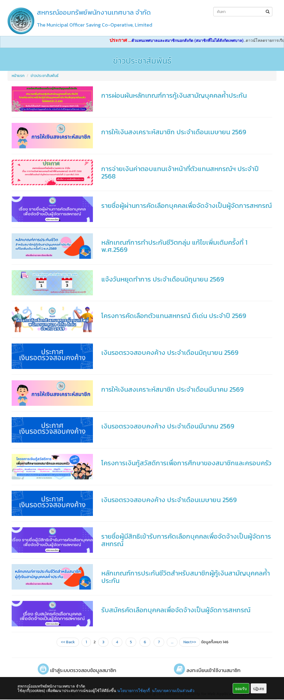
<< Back (68, 642)
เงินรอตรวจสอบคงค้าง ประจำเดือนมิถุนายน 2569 (170, 352)
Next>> (189, 642)
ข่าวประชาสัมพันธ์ (45, 76)
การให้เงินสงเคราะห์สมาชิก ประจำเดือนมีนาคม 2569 (172, 389)
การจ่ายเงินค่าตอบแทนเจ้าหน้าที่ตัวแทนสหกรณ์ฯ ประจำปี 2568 (180, 172)
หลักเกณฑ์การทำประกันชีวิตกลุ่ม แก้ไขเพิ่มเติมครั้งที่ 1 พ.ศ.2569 (174, 245)
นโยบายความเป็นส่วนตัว (173, 690)
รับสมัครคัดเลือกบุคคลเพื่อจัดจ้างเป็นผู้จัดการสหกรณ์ (175, 610)
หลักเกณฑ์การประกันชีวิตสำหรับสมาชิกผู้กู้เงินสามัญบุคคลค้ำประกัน (185, 576)
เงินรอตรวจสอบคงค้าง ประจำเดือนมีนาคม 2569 (167, 426)
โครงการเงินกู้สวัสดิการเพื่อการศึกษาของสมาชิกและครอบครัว (186, 463)
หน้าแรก (18, 76)
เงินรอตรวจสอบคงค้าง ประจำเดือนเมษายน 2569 (169, 500)
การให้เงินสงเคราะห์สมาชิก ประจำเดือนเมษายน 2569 (173, 132)
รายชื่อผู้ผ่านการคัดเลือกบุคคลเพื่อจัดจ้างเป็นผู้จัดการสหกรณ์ (186, 205)
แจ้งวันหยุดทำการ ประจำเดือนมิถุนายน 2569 (162, 279)
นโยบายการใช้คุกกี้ (133, 690)
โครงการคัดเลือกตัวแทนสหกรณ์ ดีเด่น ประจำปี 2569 (173, 316)
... (172, 642)
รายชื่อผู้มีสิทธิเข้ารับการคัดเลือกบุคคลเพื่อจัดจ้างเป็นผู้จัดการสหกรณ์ (186, 539)
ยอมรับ (241, 688)
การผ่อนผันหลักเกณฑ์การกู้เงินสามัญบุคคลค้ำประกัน (174, 95)
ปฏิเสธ (258, 688)
